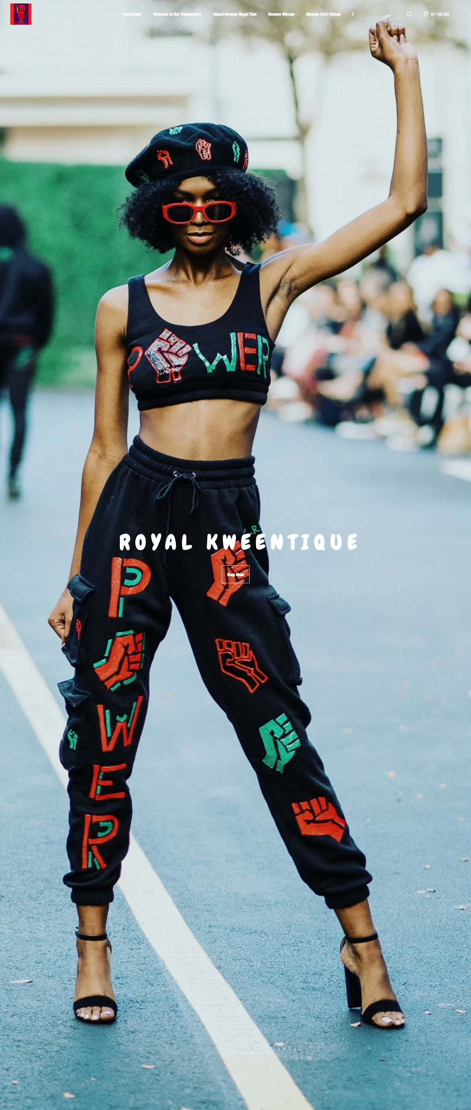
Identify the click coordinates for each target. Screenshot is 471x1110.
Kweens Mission (281, 14)
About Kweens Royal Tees (235, 14)
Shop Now (235, 574)
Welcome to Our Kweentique (177, 14)
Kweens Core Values (323, 14)
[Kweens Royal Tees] (43, 14)
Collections (132, 14)
